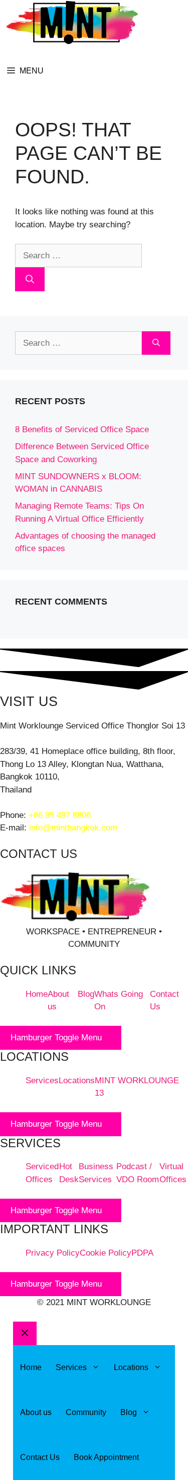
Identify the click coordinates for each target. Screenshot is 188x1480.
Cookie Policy (105, 1253)
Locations (77, 1080)
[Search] (30, 279)
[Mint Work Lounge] (72, 24)
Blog (86, 994)
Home (37, 994)
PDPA (142, 1253)
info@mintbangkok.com (73, 827)
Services (42, 1080)
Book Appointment (106, 1457)
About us (36, 1412)
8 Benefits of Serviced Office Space (82, 429)
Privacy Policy (53, 1253)
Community (86, 1412)
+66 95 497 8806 (60, 815)
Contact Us (40, 1457)
